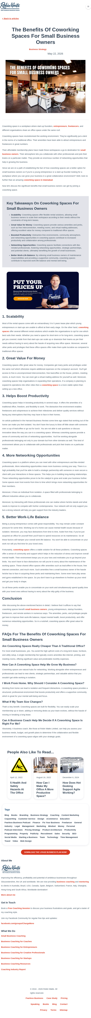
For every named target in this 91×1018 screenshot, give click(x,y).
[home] (10, 6)
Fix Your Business (51, 822)
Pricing (64, 998)
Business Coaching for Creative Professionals (23, 953)
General (78, 822)
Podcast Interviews (14, 830)
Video (15, 841)
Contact (63, 1004)
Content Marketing (70, 815)
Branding (24, 815)
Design (41, 819)
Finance (36, 822)
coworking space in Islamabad (38, 180)
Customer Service (26, 819)
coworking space (50, 385)
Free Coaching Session (19, 908)
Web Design (26, 841)
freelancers (73, 126)
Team (42, 837)
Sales (57, 834)
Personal (70, 826)
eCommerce (52, 819)
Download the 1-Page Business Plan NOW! (45, 852)
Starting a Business (28, 837)
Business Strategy (37, 49)
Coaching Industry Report (13, 969)
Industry (8, 826)
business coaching (66, 882)
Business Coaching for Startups (16, 958)
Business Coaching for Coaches (16, 941)
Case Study (51, 998)
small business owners (36, 609)
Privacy (43, 1010)
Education (65, 819)
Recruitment (46, 834)
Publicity (34, 834)
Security (66, 834)
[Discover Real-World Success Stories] (43, 290)
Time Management (69, 837)
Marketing (41, 826)
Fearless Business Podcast (17, 822)
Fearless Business (34, 998)
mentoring (84, 882)
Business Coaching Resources (15, 964)
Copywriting (10, 819)
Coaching (54, 815)
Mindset (52, 826)
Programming (11, 834)
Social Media (11, 837)
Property (24, 834)
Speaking (35, 1004)
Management (28, 826)
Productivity (70, 830)
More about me (8, 895)
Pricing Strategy (32, 830)
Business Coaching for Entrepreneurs (19, 947)
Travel (7, 841)
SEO (74, 834)
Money (61, 826)
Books (14, 815)
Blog (7, 815)
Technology (52, 837)
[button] (88, 6)
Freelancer (67, 822)
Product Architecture (52, 830)
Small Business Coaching (13, 936)
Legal (17, 826)
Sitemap (63, 1010)
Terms (53, 1010)
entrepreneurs (60, 126)
